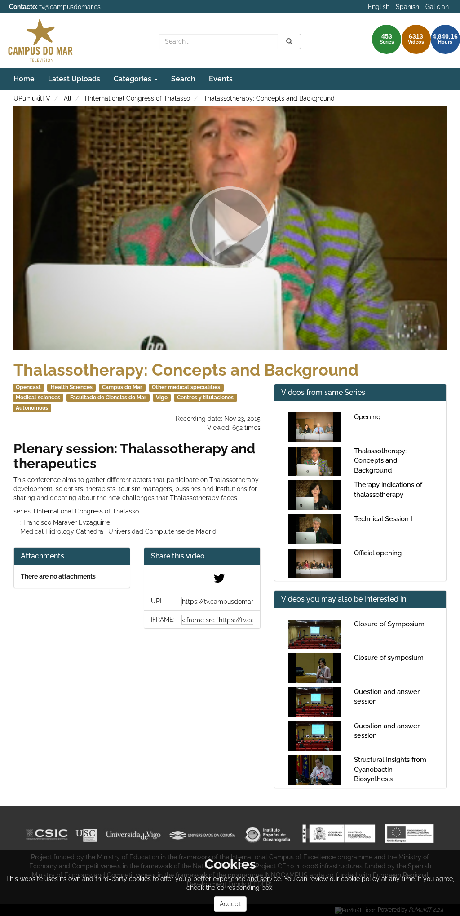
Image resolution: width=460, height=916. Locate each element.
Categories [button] (133, 79)
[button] (202, 556)
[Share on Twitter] (219, 580)
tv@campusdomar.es (70, 6)
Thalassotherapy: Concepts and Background (269, 98)
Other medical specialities (186, 387)
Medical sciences (38, 397)
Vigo (162, 397)
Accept (230, 903)
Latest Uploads (74, 79)
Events (221, 79)
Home (24, 79)
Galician (437, 6)
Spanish (407, 6)
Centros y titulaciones (205, 397)
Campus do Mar (122, 387)
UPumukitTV (31, 98)
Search (183, 79)
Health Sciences (72, 387)
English (378, 6)
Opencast (28, 387)
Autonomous (32, 408)
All (67, 98)
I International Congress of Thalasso (137, 98)
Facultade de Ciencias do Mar (108, 397)
